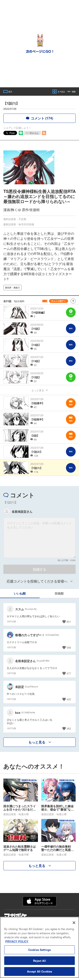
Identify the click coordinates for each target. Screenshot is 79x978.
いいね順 (20, 593)
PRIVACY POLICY (16, 941)
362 (69, 728)
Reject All (39, 961)
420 (69, 699)
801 (69, 621)
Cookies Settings (39, 950)
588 (69, 647)
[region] (39, 947)
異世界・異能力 (12, 287)
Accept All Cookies (39, 971)
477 (69, 673)
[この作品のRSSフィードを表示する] (44, 133)
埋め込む (34, 133)
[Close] (74, 922)
